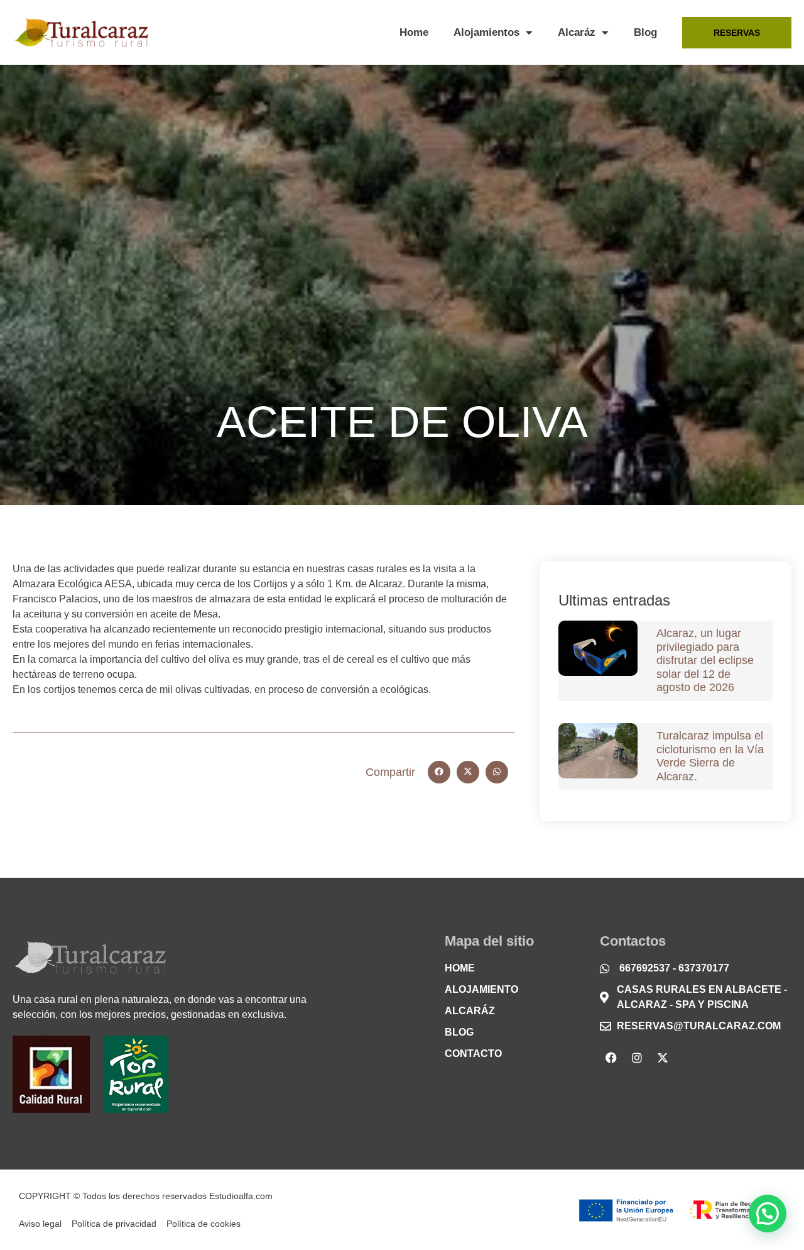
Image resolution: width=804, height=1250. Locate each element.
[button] (439, 772)
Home (413, 32)
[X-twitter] (662, 1057)
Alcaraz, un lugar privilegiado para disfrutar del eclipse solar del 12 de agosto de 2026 (705, 660)
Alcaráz (576, 32)
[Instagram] (637, 1057)
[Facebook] (611, 1057)
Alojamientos (486, 32)
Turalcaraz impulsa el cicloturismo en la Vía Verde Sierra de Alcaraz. (710, 756)
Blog (645, 32)
